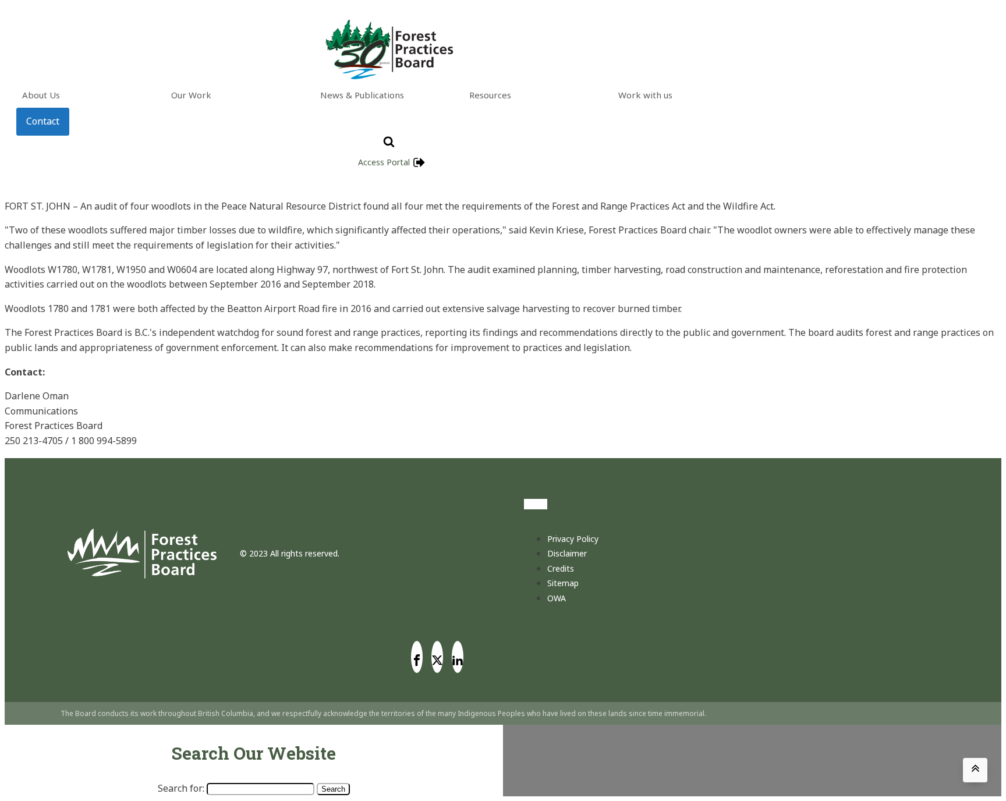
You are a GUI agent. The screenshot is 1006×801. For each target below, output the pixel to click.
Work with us (645, 95)
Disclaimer (567, 553)
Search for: (181, 788)
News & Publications (362, 95)
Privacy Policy (572, 538)
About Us (41, 95)
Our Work (191, 95)
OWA (556, 598)
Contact (42, 121)
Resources (490, 95)
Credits (560, 568)
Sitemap (563, 583)
